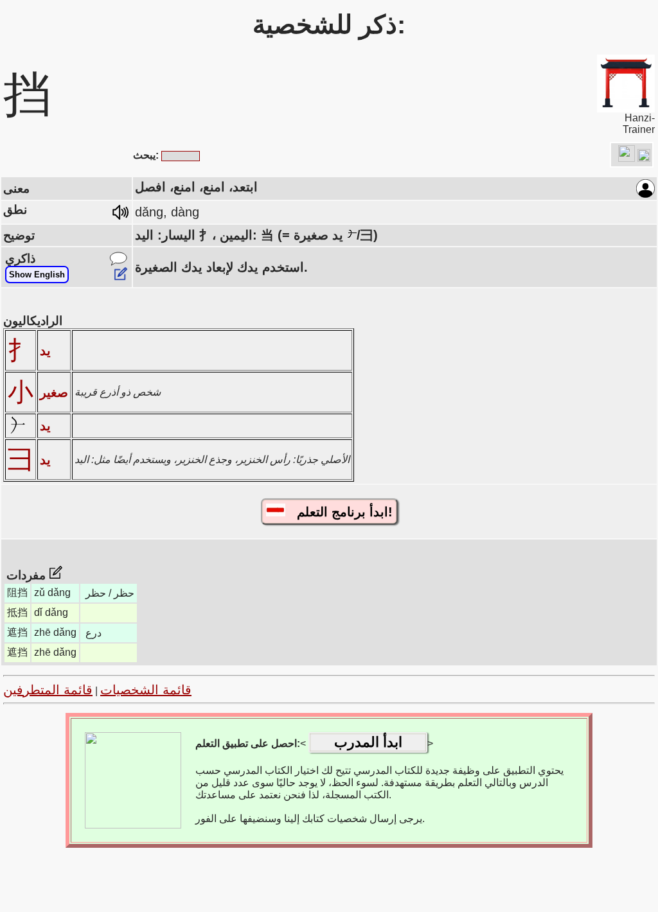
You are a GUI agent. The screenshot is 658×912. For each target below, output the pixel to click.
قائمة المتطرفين (48, 690)
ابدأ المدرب (368, 742)
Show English (37, 274)
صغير (54, 392)
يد (45, 351)
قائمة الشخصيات (145, 690)
